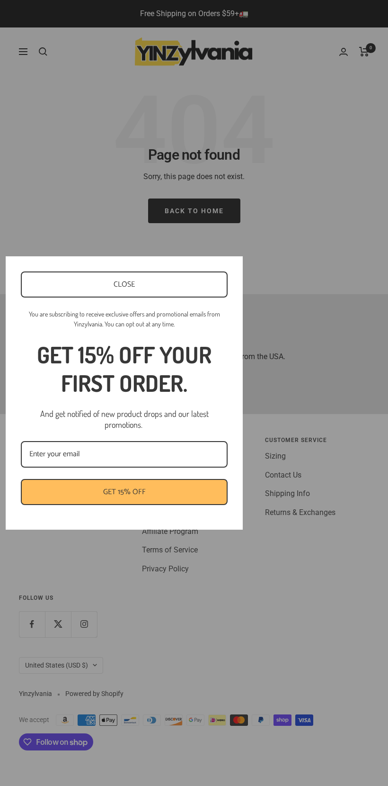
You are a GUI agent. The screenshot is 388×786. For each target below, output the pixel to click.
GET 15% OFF (124, 492)
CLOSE (124, 284)
